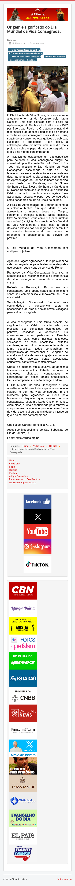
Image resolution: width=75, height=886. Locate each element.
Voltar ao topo (65, 879)
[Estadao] (23, 678)
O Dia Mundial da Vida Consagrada (25, 56)
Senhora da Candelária (54, 56)
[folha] (23, 730)
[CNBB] (23, 695)
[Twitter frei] (23, 748)
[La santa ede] (23, 783)
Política (13, 473)
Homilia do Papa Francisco (22, 482)
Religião (13, 469)
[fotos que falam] (23, 643)
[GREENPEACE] (23, 660)
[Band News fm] (23, 853)
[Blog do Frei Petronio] (23, 765)
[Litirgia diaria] (23, 608)
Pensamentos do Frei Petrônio (24, 479)
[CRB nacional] (23, 800)
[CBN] (23, 590)
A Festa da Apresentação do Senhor (25, 53)
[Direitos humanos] (23, 625)
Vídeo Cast (14, 463)
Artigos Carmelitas (18, 476)
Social (12, 466)
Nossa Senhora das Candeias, (22, 59)
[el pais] (23, 835)
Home (12, 460)
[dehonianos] (23, 818)
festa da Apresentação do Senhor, (24, 49)
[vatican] (23, 713)
